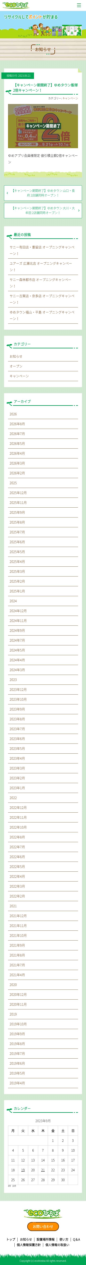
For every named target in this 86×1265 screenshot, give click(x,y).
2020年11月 (18, 1004)
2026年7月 (17, 433)
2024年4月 (17, 660)
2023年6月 (17, 738)
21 (43, 1170)
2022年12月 (18, 807)
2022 (13, 797)
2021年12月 (18, 915)
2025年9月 (17, 512)
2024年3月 (17, 669)
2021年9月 (17, 945)
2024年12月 (18, 610)
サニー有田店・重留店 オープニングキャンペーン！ (42, 250)
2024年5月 (17, 650)
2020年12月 (18, 994)
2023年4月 (17, 758)
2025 (13, 483)
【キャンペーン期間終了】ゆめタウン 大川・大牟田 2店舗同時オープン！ (43, 210)
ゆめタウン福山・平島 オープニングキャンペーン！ (42, 315)
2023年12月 (18, 689)
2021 (13, 906)
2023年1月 (17, 788)
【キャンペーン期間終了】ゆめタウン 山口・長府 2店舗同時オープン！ (43, 193)
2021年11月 (18, 925)
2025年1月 (17, 591)
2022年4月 (17, 876)
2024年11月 (18, 620)
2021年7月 (17, 965)
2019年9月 (17, 1033)
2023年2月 (17, 778)
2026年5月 (17, 443)
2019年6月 (17, 1063)
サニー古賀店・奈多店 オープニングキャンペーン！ (42, 299)
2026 (13, 414)
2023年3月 (17, 768)
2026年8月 (17, 423)
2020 (13, 984)
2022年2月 (17, 896)
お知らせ (16, 356)
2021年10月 (18, 935)
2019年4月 (17, 1083)
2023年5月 (17, 748)
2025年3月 (17, 571)
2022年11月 (18, 817)
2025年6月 (17, 542)
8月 (9, 1186)
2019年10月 (18, 1024)
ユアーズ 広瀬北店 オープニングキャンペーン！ (41, 266)
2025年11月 (18, 502)
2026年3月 (17, 463)
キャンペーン (70, 98)
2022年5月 (17, 866)
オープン (16, 366)
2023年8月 (17, 719)
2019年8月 (17, 1043)
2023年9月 (17, 709)
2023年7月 (17, 728)
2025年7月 (17, 532)
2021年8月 (17, 955)
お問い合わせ (43, 1226)
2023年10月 (18, 699)
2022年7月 (17, 847)
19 (23, 1170)
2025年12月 (18, 492)
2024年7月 (17, 640)
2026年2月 (17, 473)
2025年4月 (17, 561)
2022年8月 (17, 837)
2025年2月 (17, 581)
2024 (13, 601)
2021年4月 (17, 974)
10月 (14, 1186)
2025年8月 (17, 522)
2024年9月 (17, 630)
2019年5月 (17, 1073)
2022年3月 (17, 886)
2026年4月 (17, 453)
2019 (13, 1014)
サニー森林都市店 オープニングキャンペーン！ (40, 283)
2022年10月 (18, 827)
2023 (13, 679)
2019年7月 (17, 1053)
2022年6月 (17, 856)
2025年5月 (17, 551)
